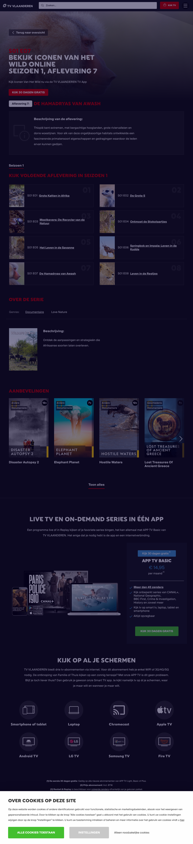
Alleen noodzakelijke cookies (131, 832)
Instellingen (89, 832)
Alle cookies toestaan (36, 832)
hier (182, 820)
